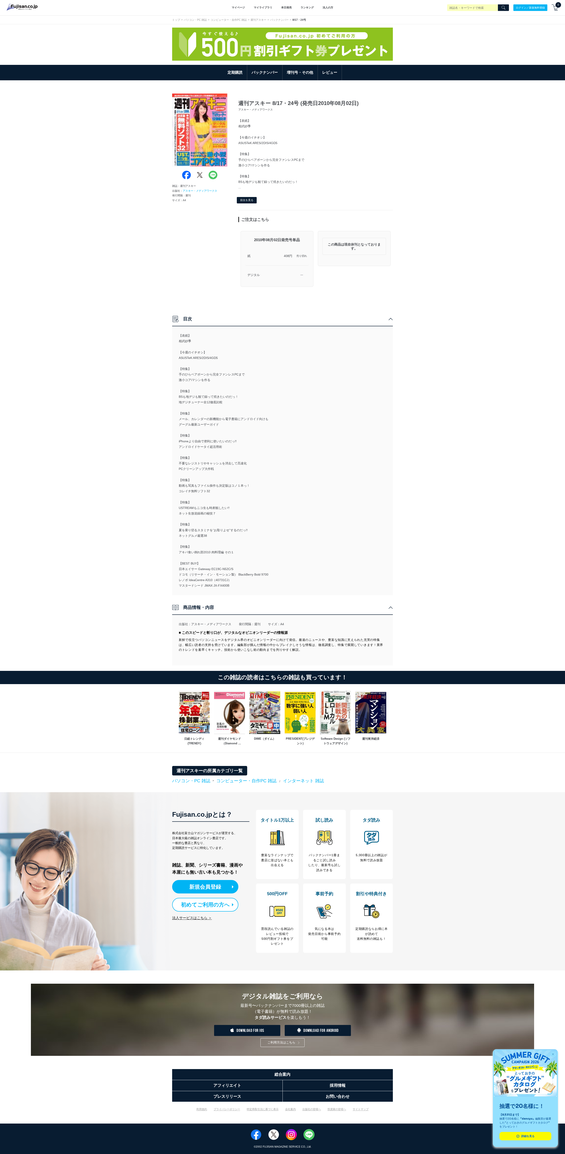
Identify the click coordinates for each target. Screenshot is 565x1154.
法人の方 (328, 7)
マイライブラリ (263, 7)
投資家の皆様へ (337, 1109)
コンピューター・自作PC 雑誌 (229, 19)
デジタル (253, 275)
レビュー (329, 72)
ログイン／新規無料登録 (530, 7)
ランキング (307, 7)
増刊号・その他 (300, 72)
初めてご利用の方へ (205, 905)
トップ (176, 19)
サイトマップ (361, 1109)
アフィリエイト (227, 1085)
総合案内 (282, 1074)
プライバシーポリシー (227, 1109)
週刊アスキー (258, 19)
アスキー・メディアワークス (200, 190)
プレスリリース (227, 1096)
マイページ (238, 7)
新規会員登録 (205, 887)
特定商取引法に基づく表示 (263, 1109)
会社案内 (290, 1109)
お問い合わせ (338, 1096)
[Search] (503, 7)
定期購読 (235, 72)
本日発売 (286, 7)
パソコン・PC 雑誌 (195, 19)
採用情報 (338, 1085)
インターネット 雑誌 (303, 780)
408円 (288, 256)
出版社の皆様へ (311, 1109)
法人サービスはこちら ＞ (192, 918)
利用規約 (201, 1109)
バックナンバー (279, 19)
